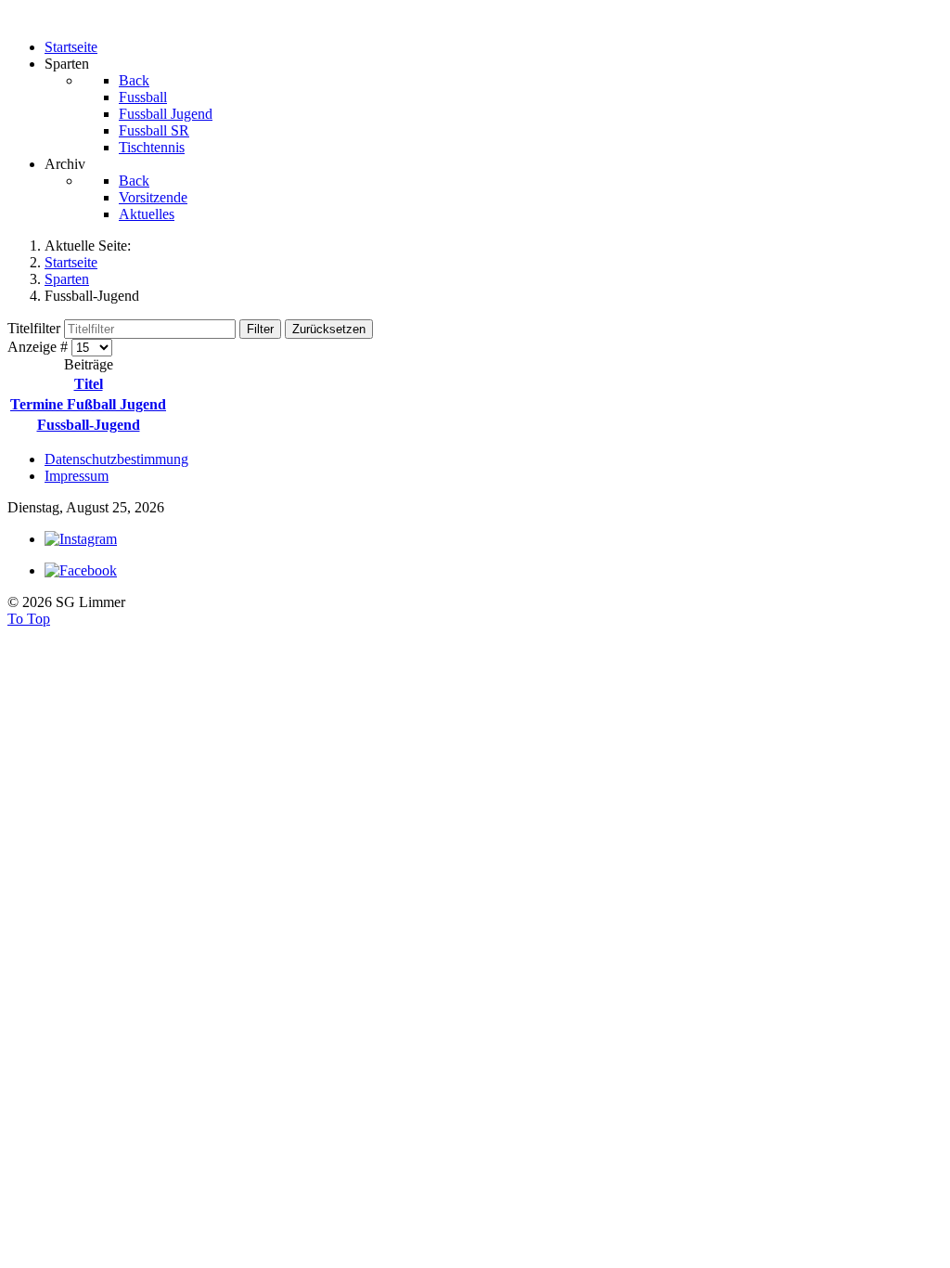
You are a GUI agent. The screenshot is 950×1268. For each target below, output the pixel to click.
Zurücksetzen (329, 329)
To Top (28, 619)
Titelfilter (35, 328)
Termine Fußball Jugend (88, 404)
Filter (260, 329)
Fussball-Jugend (88, 425)
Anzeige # (39, 347)
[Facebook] (81, 570)
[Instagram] (81, 539)
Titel (88, 384)
